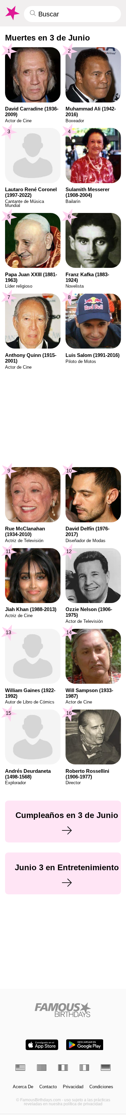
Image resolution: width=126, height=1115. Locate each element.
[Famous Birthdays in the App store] (42, 1044)
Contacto (48, 1087)
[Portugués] (42, 1067)
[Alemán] (106, 1067)
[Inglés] (20, 1067)
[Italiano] (84, 1067)
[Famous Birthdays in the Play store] (84, 1044)
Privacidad (73, 1087)
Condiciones (101, 1087)
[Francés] (63, 1067)
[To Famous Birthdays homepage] (11, 13)
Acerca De (23, 1087)
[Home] (63, 1009)
